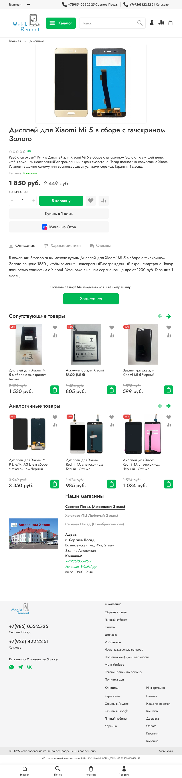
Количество (18, 192)
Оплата (110, 627)
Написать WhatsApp (80, 566)
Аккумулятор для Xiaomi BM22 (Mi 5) (85, 372)
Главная (15, 4)
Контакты (152, 711)
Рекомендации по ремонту (123, 672)
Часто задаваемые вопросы (124, 649)
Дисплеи (37, 41)
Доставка (111, 634)
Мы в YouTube (114, 664)
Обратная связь (116, 612)
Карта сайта (113, 696)
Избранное (113, 642)
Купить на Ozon (62, 227)
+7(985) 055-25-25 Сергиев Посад (92, 4)
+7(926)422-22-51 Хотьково (149, 4)
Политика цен (114, 679)
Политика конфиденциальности (127, 657)
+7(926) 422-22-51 (29, 641)
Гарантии (152, 733)
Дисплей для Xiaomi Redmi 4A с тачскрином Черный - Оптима (141, 464)
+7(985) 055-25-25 (28, 626)
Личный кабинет (116, 619)
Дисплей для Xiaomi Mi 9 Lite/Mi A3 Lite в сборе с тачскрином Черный (28, 464)
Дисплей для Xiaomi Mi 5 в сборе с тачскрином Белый (27, 374)
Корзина (111, 726)
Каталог (65, 23)
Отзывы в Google (117, 711)
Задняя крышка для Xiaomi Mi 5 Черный (138, 372)
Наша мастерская (158, 703)
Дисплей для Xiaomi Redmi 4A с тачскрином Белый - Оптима (84, 464)
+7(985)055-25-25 (79, 561)
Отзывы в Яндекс (117, 703)
